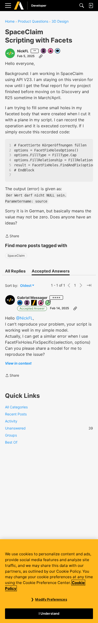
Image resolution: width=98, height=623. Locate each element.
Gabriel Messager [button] (32, 297)
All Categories (16, 407)
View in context (18, 363)
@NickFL (24, 318)
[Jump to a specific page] (89, 285)
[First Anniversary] (51, 51)
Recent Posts (16, 414)
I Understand (49, 613)
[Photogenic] (20, 303)
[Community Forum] (35, 6)
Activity (11, 421)
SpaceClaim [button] (16, 255)
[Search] (81, 5)
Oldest (26, 285)
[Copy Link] (41, 56)
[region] (49, 581)
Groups (11, 435)
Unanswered (49, 428)
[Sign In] (90, 5)
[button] (10, 53)
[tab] (15, 271)
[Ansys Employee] (34, 303)
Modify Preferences (51, 599)
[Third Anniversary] (41, 303)
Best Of (11, 442)
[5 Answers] (48, 303)
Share (12, 236)
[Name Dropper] (44, 51)
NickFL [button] (23, 51)
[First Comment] (58, 51)
